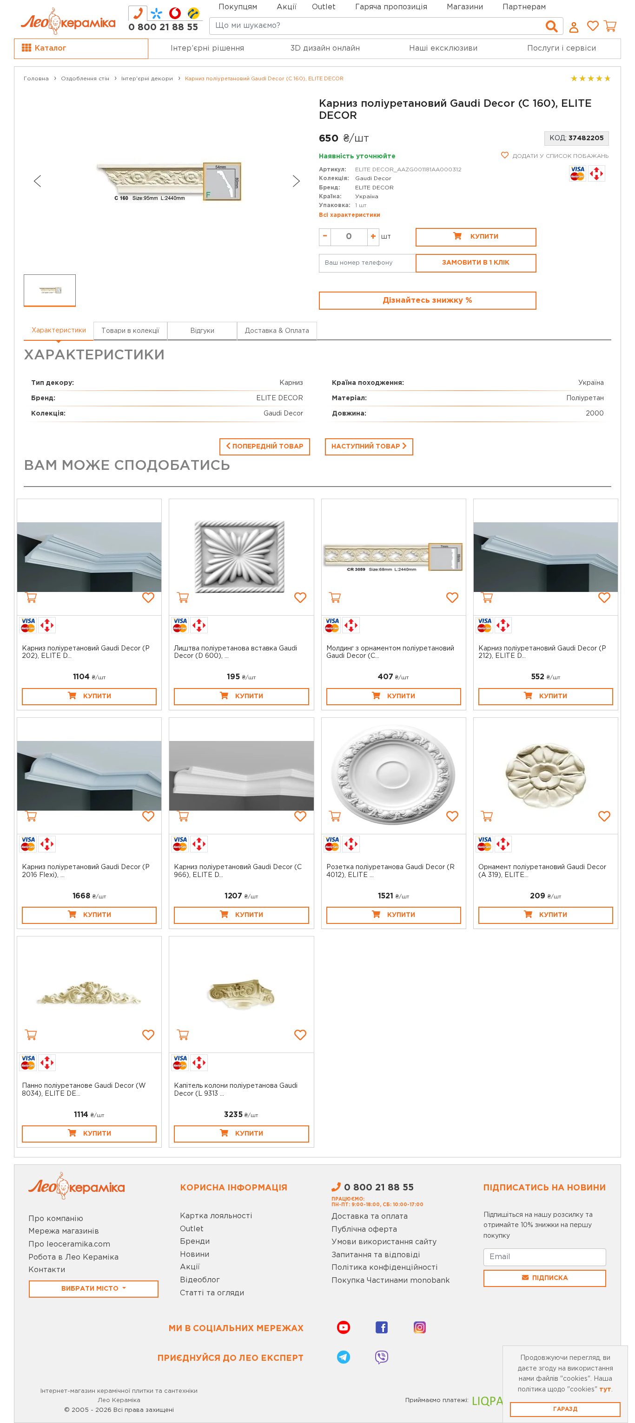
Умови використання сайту (384, 1242)
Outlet (192, 1229)
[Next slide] (296, 181)
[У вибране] (148, 597)
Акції (287, 7)
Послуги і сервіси (561, 48)
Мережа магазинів (63, 1231)
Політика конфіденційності (384, 1267)
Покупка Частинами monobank (390, 1280)
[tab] (137, 13)
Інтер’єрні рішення (207, 48)
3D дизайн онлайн (325, 48)
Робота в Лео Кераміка (73, 1257)
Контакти (46, 1270)
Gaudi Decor (373, 178)
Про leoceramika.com (69, 1244)
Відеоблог (200, 1280)
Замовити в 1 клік (475, 263)
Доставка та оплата (369, 1216)
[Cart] (31, 597)
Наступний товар (366, 446)
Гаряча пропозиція (391, 7)
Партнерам (524, 7)
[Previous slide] (36, 181)
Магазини (465, 7)
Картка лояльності (216, 1216)
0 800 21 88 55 (163, 27)
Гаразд (565, 1409)
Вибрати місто (90, 1289)
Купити (483, 237)
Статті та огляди (212, 1293)
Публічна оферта (364, 1229)
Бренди (195, 1241)
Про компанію (55, 1218)
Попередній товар (267, 446)
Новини (194, 1254)
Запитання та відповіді (375, 1255)
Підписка (550, 1278)
